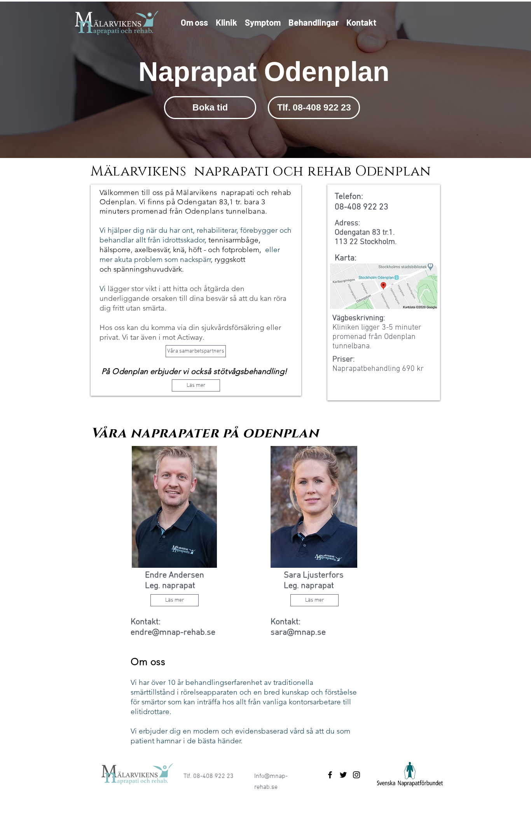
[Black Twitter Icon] (343, 774)
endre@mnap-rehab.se (173, 632)
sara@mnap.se (298, 632)
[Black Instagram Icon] (356, 774)
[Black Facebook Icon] (330, 774)
